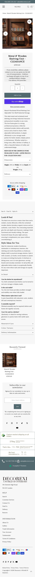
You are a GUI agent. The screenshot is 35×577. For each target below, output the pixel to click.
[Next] (29, 33)
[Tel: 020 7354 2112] (3, 462)
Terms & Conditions (8, 538)
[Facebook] (7, 423)
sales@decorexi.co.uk (23, 1)
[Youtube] (17, 428)
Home (4, 13)
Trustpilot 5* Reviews (19, 466)
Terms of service (24, 567)
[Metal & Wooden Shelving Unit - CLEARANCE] (9, 360)
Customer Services (8, 500)
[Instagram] (12, 423)
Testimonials (6, 535)
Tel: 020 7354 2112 (11, 461)
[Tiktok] (22, 423)
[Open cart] (32, 7)
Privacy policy (14, 567)
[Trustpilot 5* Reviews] (10, 465)
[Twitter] (27, 423)
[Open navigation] (3, 6)
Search (4, 496)
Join (17, 406)
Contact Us (6, 503)
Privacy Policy (6, 542)
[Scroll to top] (31, 572)
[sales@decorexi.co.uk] (18, 462)
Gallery (4, 526)
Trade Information (8, 529)
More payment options (17, 107)
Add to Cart (17, 95)
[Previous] (5, 33)
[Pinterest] (17, 423)
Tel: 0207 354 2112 (10, 1)
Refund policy (6, 567)
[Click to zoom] (29, 21)
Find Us (4, 506)
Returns (4, 512)
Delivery (5, 509)
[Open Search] (28, 7)
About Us (5, 522)
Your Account (6, 532)
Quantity (17, 84)
